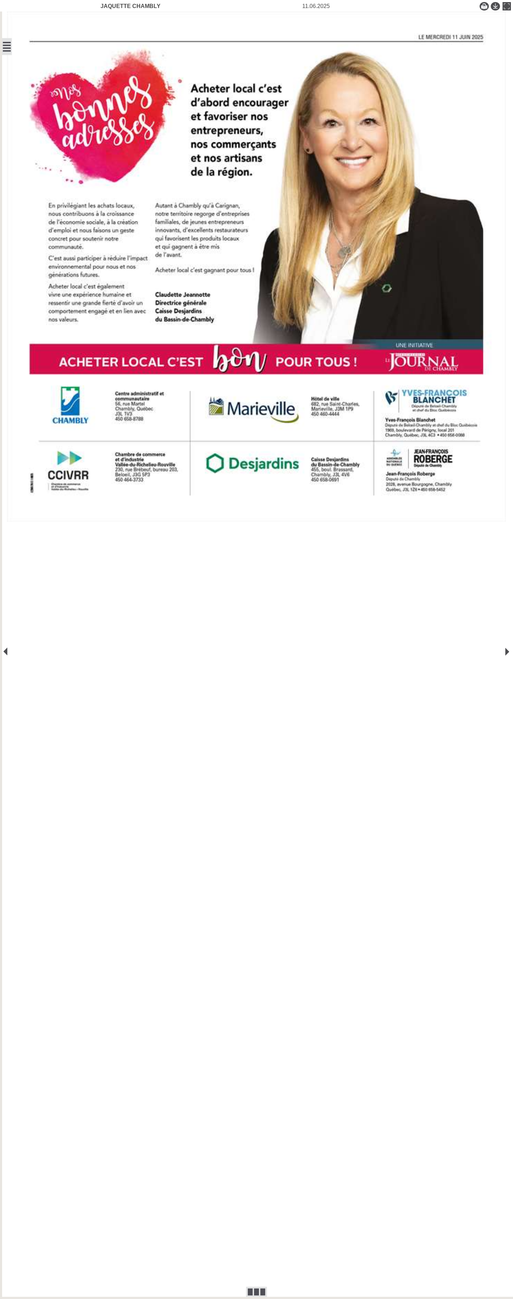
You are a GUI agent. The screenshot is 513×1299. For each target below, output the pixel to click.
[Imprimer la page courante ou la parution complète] (484, 6)
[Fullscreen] (507, 6)
